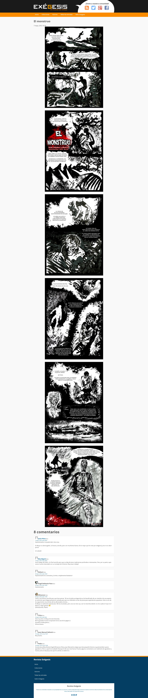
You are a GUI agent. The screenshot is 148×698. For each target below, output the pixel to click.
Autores (54, 14)
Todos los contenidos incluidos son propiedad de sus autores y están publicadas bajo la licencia (60, 689)
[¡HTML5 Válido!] (74, 695)
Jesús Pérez (42, 539)
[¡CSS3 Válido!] (76, 695)
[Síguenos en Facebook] (107, 8)
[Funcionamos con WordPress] (72, 695)
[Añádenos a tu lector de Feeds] (87, 8)
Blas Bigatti (42, 559)
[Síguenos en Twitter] (93, 8)
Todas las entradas (66, 14)
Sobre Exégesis (80, 14)
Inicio (37, 14)
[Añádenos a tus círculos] (100, 8)
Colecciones (45, 14)
